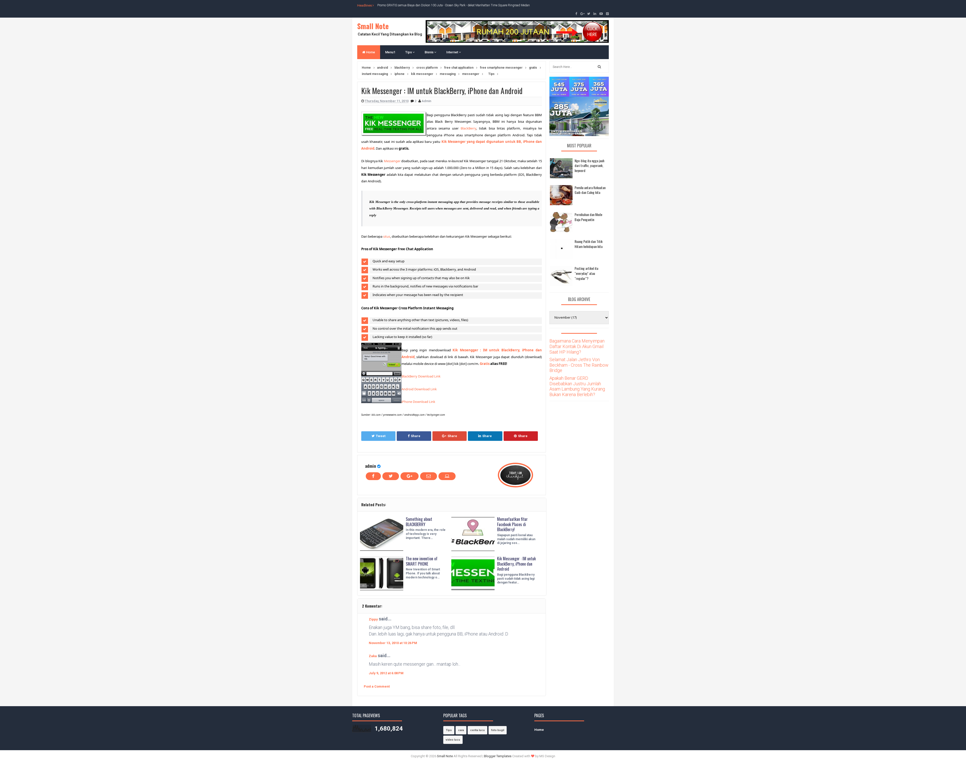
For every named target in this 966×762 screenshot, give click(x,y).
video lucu (453, 739)
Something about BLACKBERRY (419, 521)
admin (370, 466)
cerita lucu (477, 730)
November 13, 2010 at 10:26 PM (393, 643)
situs (386, 236)
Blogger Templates (497, 756)
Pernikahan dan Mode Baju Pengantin (588, 217)
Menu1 (390, 52)
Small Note (373, 26)
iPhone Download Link (418, 401)
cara (461, 730)
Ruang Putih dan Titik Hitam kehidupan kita (588, 244)
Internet (452, 52)
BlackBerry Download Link (420, 376)
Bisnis (429, 52)
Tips (409, 52)
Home (370, 52)
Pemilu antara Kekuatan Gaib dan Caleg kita (590, 190)
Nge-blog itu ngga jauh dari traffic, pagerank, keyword (589, 165)
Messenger (392, 161)
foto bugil (497, 730)
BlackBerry (468, 128)
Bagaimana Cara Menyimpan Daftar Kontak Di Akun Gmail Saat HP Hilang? (577, 346)
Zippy (373, 619)
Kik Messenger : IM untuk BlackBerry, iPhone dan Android (516, 564)
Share (415, 436)
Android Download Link (419, 389)
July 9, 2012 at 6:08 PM (386, 673)
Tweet (380, 436)
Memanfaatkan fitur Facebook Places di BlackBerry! (512, 524)
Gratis (485, 363)
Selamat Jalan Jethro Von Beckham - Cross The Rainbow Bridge (579, 365)
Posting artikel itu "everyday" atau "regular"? (586, 273)
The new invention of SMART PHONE (421, 561)
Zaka (373, 656)
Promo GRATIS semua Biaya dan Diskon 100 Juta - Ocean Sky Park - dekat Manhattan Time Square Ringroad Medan (453, 5)
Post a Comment (377, 686)
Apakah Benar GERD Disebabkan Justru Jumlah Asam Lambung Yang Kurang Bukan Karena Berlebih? (577, 386)
